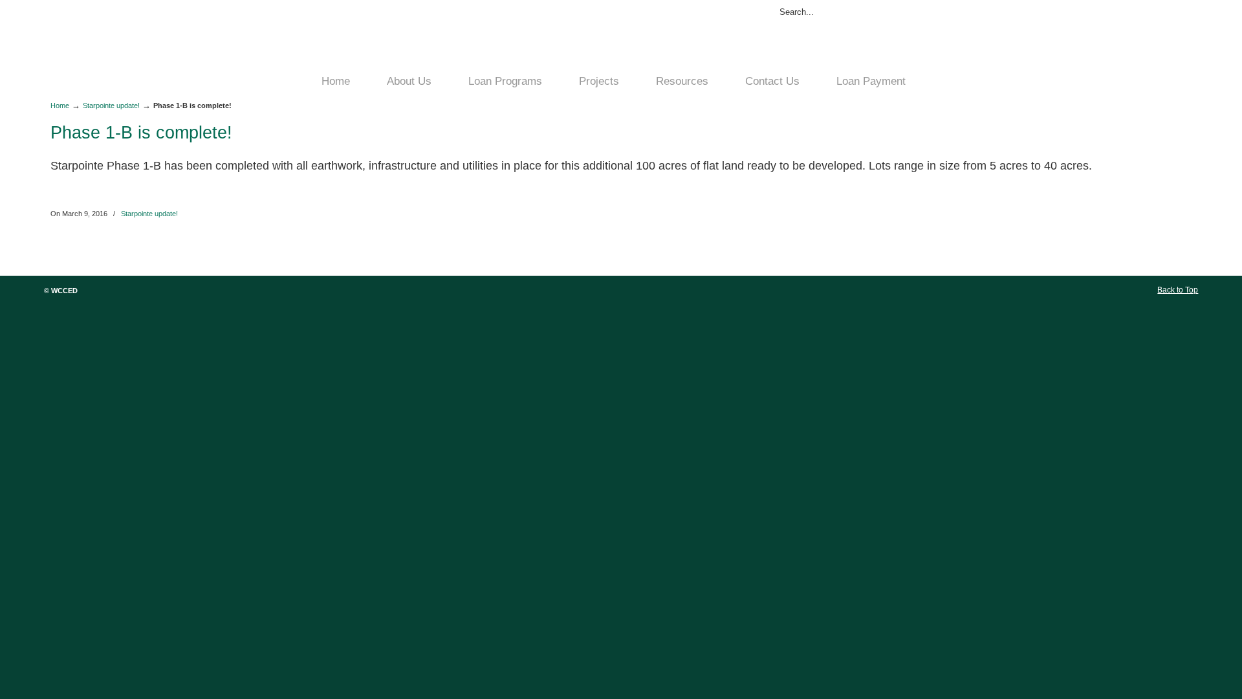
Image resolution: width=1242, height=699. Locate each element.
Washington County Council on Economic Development (438, 36)
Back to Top (1177, 289)
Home (59, 105)
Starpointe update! (111, 105)
